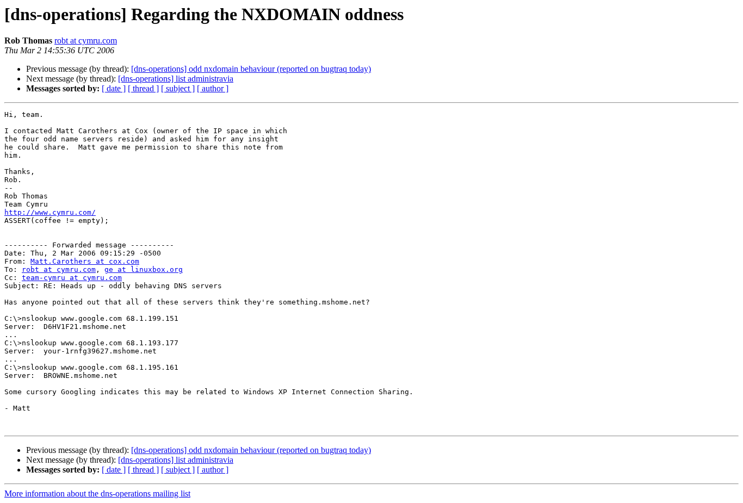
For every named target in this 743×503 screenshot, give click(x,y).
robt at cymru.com (85, 40)
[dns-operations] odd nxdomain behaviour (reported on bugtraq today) (251, 68)
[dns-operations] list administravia (175, 78)
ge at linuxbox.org (143, 269)
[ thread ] (143, 88)
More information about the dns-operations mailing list (97, 493)
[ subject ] (178, 88)
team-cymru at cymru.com (72, 278)
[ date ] (114, 88)
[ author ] (212, 88)
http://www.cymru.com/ (50, 212)
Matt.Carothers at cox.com (84, 261)
